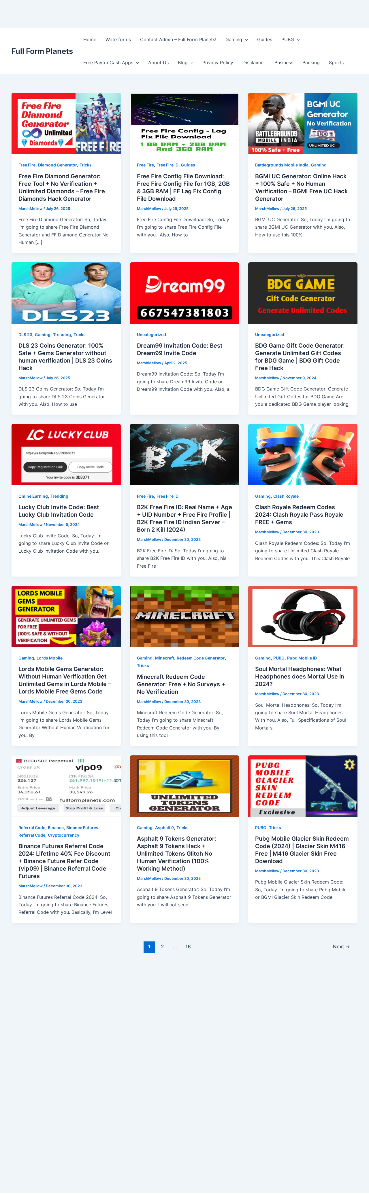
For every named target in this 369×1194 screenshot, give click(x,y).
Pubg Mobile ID (302, 657)
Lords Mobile (50, 657)
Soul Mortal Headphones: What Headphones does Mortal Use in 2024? (299, 676)
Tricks (86, 164)
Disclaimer (253, 62)
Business (283, 62)
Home (89, 39)
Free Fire (26, 164)
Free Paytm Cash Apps (108, 62)
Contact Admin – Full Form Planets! (178, 39)
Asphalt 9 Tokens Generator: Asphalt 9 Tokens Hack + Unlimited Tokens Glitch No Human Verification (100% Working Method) (176, 853)
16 (188, 946)
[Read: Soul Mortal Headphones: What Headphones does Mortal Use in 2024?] (302, 616)
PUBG (287, 39)
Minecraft (164, 657)
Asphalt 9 (164, 827)
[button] (245, 39)
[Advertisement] (105, 13)
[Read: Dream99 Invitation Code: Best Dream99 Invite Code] (184, 292)
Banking (311, 62)
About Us (158, 62)
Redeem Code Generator (201, 657)
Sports (336, 62)
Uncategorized (151, 334)
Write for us (118, 39)
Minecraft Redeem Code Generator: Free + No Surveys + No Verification (181, 684)
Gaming (233, 39)
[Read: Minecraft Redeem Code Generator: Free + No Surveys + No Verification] (184, 616)
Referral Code (31, 827)
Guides (264, 39)
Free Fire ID (167, 164)
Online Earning (33, 496)
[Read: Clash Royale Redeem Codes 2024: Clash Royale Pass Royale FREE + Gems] (302, 454)
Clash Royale (286, 496)
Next (341, 946)
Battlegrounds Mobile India (281, 164)
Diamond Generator (57, 164)
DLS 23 (25, 334)
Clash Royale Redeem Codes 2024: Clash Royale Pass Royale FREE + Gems (299, 515)
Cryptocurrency (63, 835)
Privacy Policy (217, 62)
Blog (183, 62)
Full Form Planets (42, 51)
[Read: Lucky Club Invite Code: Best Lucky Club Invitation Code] (66, 454)
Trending (62, 334)
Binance (56, 827)
